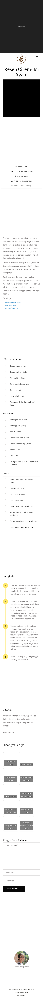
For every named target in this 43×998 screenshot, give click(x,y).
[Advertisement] (21, 141)
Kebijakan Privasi (21, 992)
